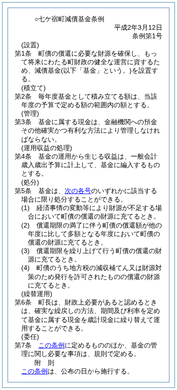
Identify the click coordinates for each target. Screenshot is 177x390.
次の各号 (78, 191)
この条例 (51, 345)
